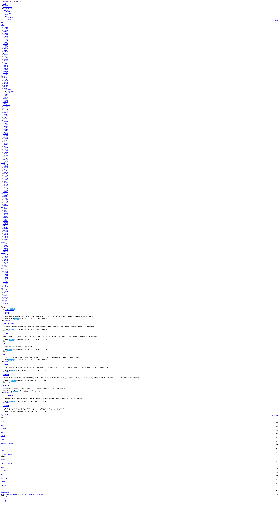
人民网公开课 (4, 439)
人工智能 (5, 106)
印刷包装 (5, 146)
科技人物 (5, 283)
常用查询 (5, 34)
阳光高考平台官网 (5, 428)
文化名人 (5, 294)
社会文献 (5, 298)
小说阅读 (5, 63)
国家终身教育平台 (5, 493)
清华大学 (3, 421)
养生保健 (5, 214)
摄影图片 (5, 62)
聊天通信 (5, 99)
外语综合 (5, 167)
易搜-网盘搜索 (4, 478)
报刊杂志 (5, 251)
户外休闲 (5, 198)
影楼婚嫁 (5, 39)
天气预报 (5, 30)
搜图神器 (3, 436)
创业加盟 (5, 153)
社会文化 (3, 288)
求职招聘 (5, 28)
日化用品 (5, 157)
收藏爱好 (5, 73)
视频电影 (5, 54)
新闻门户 (5, 243)
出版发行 (5, 187)
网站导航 (5, 10)
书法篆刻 (5, 239)
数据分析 (5, 82)
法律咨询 (5, 41)
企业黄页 (5, 150)
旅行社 (5, 117)
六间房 (5, 364)
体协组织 (5, 201)
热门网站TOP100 (7, 8)
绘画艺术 (5, 228)
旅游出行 (3, 108)
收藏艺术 (5, 236)
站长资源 (5, 86)
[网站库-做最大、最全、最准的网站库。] (11, 1)
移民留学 (5, 184)
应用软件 (8, 92)
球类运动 (5, 196)
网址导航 (5, 103)
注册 (277, 20)
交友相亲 (5, 31)
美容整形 (5, 213)
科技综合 (5, 286)
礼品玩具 (5, 134)
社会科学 (5, 271)
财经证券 (5, 121)
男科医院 (5, 210)
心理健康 (5, 224)
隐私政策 (8, 494)
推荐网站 (3, 24)
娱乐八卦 (5, 65)
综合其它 (5, 266)
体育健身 (3, 193)
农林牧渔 (5, 149)
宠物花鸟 (5, 42)
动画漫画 (5, 59)
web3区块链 (6, 105)
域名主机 (5, 97)
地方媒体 (5, 248)
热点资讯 (5, 5)
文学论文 (5, 175)
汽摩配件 (5, 140)
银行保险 (5, 152)
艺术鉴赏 (5, 237)
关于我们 (24, 494)
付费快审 (8, 19)
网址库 (2, 450)
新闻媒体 (3, 242)
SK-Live (5, 344)
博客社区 (5, 83)
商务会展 (5, 126)
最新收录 (5, 14)
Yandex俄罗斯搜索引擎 (6, 463)
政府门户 (5, 254)
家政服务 (5, 36)
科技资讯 (5, 80)
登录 (274, 20)
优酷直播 (6, 406)
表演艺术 (5, 231)
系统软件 (5, 88)
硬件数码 (5, 77)
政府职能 (5, 257)
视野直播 (6, 375)
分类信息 (5, 48)
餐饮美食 (5, 27)
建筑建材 (5, 144)
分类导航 (8, 13)
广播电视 (5, 250)
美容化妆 (5, 33)
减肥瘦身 (5, 208)
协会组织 (5, 259)
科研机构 (5, 269)
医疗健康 (3, 207)
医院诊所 (5, 219)
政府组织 (3, 253)
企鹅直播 (6, 313)
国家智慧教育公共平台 (6, 454)
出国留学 (5, 166)
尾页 (7, 414)
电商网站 (5, 45)
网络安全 (5, 85)
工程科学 (5, 276)
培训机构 (5, 169)
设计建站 (5, 94)
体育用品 (5, 199)
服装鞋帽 (5, 132)
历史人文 (5, 292)
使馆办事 (5, 260)
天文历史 (5, 178)
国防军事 (5, 247)
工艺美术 (5, 230)
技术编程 (5, 95)
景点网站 (5, 111)
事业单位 (5, 256)
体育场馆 (5, 202)
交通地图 (5, 115)
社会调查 (5, 300)
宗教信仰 (5, 289)
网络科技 (3, 76)
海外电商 (5, 47)
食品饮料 (5, 131)
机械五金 (5, 138)
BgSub (2, 432)
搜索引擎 (5, 102)
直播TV (5, 56)
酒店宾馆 (5, 112)
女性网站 (5, 74)
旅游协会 (5, 118)
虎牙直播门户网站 (9, 323)
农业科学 (5, 274)
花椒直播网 (6, 385)
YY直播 (5, 334)
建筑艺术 (5, 234)
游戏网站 (5, 60)
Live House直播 (8, 395)
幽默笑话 (5, 68)
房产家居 (5, 143)
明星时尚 (5, 66)
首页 (4, 4)
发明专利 (5, 277)
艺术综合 (5, 240)
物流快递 (5, 129)
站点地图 (41, 494)
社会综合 (5, 303)
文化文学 (5, 189)
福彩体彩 (5, 50)
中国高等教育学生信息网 (7, 443)
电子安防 (5, 141)
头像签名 (5, 71)
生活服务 (3, 25)
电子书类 (5, 190)
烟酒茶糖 (5, 155)
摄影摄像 (5, 227)
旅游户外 (5, 109)
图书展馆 (5, 192)
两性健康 (5, 216)
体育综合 (5, 204)
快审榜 (276, 416)
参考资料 (5, 285)
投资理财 (5, 123)
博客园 (2, 425)
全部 (2, 22)
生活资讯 (5, 51)
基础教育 (5, 179)
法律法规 (5, 265)
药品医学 (5, 218)
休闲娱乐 (3, 53)
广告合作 (19, 494)
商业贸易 (5, 124)
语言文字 (5, 297)
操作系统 (8, 89)
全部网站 (8, 11)
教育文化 (3, 163)
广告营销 (5, 128)
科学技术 (3, 268)
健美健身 (5, 195)
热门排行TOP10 (7, 7)
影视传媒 (5, 161)
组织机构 (5, 221)
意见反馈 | (36, 494)
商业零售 (5, 160)
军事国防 (5, 263)
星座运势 (5, 70)
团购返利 (5, 44)
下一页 (4, 414)
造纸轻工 (5, 147)
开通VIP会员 (9, 17)
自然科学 (5, 272)
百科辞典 (5, 176)
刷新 (273, 416)
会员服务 (5, 16)
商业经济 (3, 120)
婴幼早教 (5, 164)
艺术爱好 (3, 225)
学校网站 (5, 173)
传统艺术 (5, 233)
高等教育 (5, 181)
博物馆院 (5, 282)
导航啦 (2, 447)
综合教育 (5, 185)
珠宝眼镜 (5, 135)
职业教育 (5, 182)
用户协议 (3, 494)
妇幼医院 (5, 211)
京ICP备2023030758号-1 (39, 496)
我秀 (4, 354)
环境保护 (5, 301)
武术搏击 (5, 205)
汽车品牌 (5, 158)
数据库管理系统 (10, 91)
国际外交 (5, 262)
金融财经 (5, 245)
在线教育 (5, 170)
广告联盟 (5, 100)
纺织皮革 (5, 137)
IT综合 (5, 79)
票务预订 (5, 114)
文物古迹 (5, 295)
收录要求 (13, 494)
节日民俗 (5, 291)
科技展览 (5, 280)
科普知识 (5, 279)
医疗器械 (5, 222)
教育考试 (5, 172)
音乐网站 (5, 57)
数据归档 (30, 494)
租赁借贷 (5, 38)
